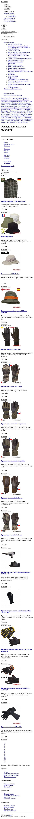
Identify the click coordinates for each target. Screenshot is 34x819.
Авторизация (12, 16)
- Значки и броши (23, 106)
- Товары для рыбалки (12, 120)
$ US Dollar (8, 6)
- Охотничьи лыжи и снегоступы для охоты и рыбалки (16, 115)
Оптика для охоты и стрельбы (16, 70)
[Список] (1, 169)
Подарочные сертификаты (12, 795)
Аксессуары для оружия (15, 44)
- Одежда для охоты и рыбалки (21, 112)
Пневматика (11, 74)
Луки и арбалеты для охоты (16, 60)
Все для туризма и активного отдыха (19, 52)
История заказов (9, 807)
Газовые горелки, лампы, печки (17, 54)
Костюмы (7, 149)
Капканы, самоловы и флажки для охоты (20, 58)
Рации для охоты (13, 76)
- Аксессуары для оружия (19, 98)
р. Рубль (7, 8)
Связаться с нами (9, 784)
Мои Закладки (8, 809)
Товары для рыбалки (14, 82)
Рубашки (7, 156)
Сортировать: (5, 170)
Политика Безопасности (11, 775)
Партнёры (7, 797)
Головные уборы (9, 144)
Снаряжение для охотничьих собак (18, 79)
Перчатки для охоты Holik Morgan (11, 498)
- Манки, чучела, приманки (21, 109)
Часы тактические (13, 87)
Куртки (6, 150)
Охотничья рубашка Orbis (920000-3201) (13, 201)
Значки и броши (12, 57)
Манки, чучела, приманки (15, 62)
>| (4, 762)
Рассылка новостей (10, 810)
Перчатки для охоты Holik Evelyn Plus (13, 461)
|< (4, 743)
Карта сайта (7, 787)
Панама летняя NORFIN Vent (10, 274)
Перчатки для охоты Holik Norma (11, 535)
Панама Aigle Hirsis (7, 236)
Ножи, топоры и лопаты (15, 65)
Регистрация (11, 15)
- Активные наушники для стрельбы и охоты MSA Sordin (15, 100)
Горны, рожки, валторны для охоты (18, 55)
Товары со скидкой (10, 798)
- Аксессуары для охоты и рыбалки (15, 99)
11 (4, 755)
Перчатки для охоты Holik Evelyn (11, 386)
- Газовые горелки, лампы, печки (15, 104)
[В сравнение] (10, 325)
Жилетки (7, 146)
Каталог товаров (9, 42)
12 (5, 757)
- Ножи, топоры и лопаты (16, 111)
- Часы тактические (21, 122)
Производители (9, 794)
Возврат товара (8, 785)
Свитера (6, 158)
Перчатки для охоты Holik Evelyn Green (13, 424)
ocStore (10, 815)
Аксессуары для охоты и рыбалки (18, 46)
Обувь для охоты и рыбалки (16, 66)
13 (5, 759)
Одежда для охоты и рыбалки (16, 68)
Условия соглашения (10, 777)
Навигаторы (11, 63)
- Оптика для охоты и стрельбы (16, 113)
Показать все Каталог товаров (13, 89)
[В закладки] (8, 325)
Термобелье (7, 161)
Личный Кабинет (9, 805)
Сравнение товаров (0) (7, 166)
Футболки (7, 163)
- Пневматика (25, 116)
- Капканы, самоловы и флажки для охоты (16, 107)
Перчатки (7, 155)
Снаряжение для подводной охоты (18, 81)
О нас (6, 772)
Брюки (6, 142)
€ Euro (6, 5)
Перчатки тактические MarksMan (11, 727)
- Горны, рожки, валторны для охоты (16, 105)
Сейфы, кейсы (12, 78)
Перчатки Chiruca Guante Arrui (10, 349)
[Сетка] (3, 169)
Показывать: (4, 174)
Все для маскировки (14, 50)
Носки (6, 152)
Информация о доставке (11, 773)
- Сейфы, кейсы (16, 117)
